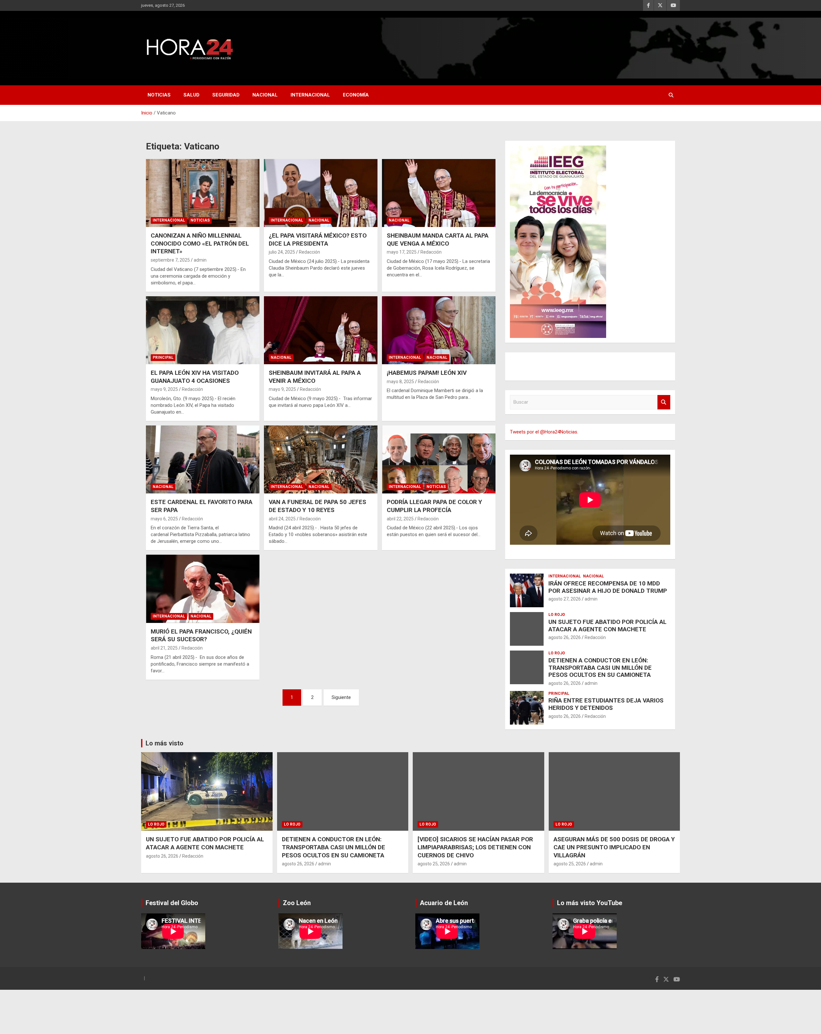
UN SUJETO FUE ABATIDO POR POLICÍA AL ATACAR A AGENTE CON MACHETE (607, 625)
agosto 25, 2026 (434, 863)
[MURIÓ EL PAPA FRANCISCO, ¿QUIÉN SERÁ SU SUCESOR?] (203, 589)
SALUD (191, 95)
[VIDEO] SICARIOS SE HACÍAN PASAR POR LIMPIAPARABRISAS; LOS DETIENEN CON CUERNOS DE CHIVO (475, 847)
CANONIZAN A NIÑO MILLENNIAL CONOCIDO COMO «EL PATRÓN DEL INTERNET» (200, 243)
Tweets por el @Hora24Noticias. (544, 432)
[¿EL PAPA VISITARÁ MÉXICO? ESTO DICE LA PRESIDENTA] (321, 193)
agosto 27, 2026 (564, 598)
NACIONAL (265, 95)
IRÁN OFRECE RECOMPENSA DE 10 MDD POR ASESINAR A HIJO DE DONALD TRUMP (607, 587)
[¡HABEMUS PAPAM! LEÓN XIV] (439, 330)
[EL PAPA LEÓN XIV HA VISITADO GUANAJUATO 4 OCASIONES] (203, 330)
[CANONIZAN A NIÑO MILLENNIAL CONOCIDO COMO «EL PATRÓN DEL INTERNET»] (203, 193)
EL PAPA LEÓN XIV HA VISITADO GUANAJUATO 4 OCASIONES (195, 376)
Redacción (309, 252)
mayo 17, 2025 (402, 252)
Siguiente (341, 697)
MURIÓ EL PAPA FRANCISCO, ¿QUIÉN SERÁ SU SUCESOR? (201, 635)
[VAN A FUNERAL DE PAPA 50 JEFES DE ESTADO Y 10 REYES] (321, 459)
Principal (163, 357)
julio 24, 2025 (282, 252)
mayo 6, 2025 (164, 518)
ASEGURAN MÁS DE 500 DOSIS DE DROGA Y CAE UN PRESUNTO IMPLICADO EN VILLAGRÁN (614, 847)
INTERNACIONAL (310, 95)
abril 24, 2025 (282, 518)
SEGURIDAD (226, 95)
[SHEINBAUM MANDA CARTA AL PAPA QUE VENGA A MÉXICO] (439, 193)
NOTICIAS (159, 95)
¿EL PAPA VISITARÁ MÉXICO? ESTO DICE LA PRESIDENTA (318, 239)
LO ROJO (556, 614)
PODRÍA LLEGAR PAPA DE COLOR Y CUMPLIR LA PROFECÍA (434, 506)
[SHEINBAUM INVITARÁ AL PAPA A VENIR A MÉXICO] (321, 330)
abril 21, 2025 (164, 648)
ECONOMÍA (356, 95)
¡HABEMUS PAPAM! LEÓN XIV (427, 372)
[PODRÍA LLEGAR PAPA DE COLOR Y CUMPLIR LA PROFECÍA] (439, 459)
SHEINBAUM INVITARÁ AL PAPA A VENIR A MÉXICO (315, 376)
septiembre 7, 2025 (170, 260)
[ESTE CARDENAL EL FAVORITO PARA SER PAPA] (203, 459)
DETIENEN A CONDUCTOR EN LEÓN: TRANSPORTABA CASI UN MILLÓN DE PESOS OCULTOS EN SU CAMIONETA (600, 668)
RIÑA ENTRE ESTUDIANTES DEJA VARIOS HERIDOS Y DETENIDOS (606, 704)
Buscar (663, 402)
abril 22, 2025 (400, 518)
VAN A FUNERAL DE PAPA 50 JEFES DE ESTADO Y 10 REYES (317, 506)
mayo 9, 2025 (164, 389)
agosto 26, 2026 (564, 637)
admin (200, 260)
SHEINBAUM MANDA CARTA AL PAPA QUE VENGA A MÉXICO (437, 239)
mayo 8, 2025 (400, 381)
